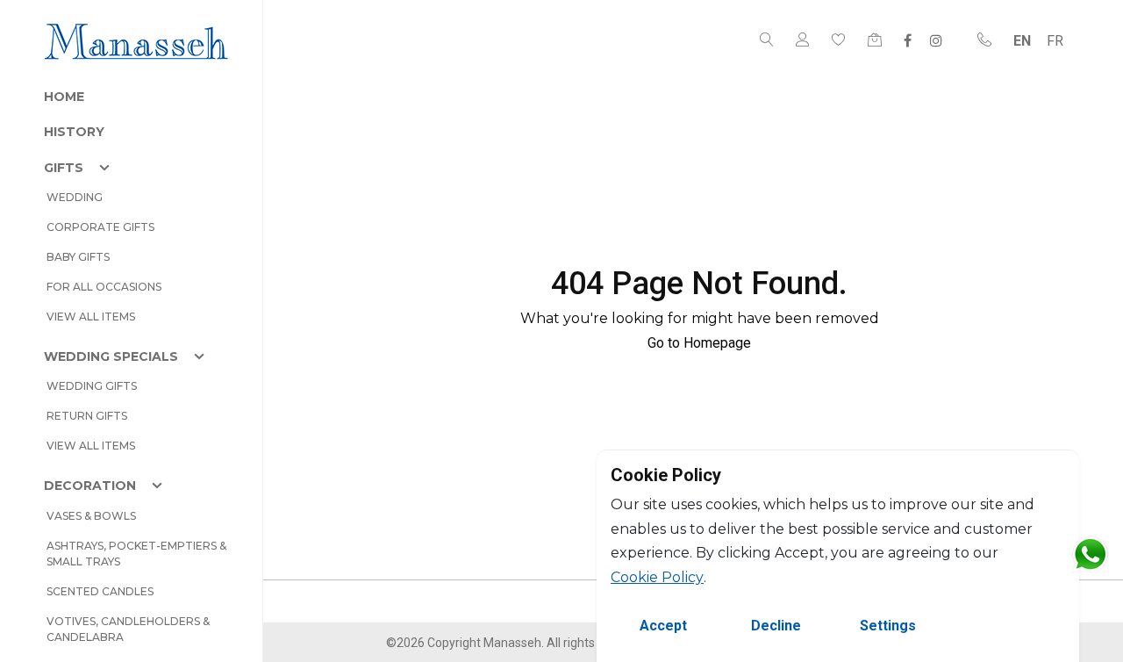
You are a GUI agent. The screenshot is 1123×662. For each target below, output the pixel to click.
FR (1055, 40)
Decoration (90, 485)
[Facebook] (908, 40)
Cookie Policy (657, 577)
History (74, 132)
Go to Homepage (699, 343)
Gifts (63, 168)
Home (64, 96)
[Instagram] (936, 40)
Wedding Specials (111, 356)
